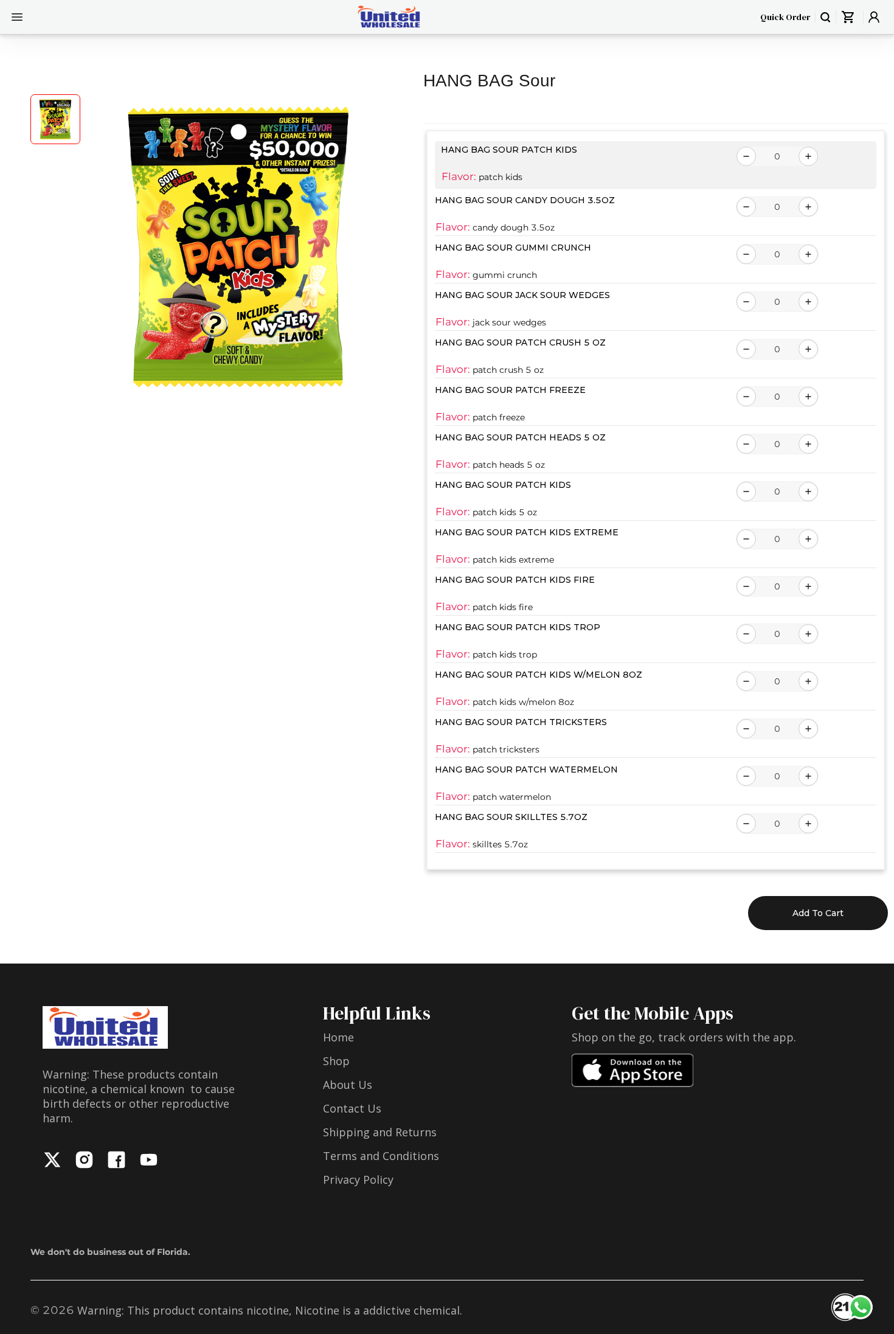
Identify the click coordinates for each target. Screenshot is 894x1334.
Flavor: (459, 176)
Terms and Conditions (381, 1155)
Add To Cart (818, 913)
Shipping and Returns (380, 1132)
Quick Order (785, 17)
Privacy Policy (358, 1179)
